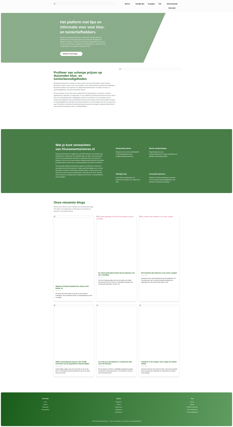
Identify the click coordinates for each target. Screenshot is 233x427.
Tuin (159, 4)
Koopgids (151, 4)
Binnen (127, 4)
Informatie (172, 8)
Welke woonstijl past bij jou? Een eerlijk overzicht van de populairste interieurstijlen (72, 363)
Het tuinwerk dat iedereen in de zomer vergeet (159, 273)
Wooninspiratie (172, 4)
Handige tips (140, 4)
